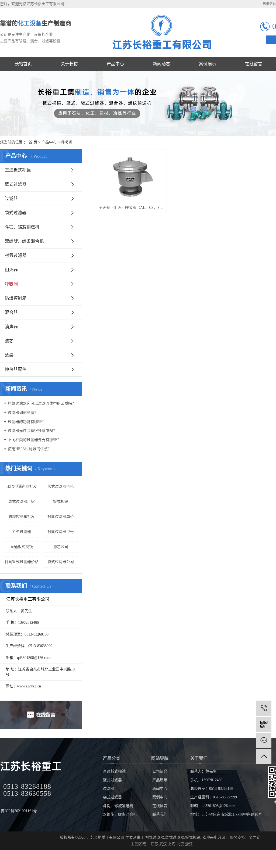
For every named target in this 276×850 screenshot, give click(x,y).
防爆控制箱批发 (21, 517)
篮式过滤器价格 (60, 487)
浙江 (189, 844)
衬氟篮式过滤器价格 (22, 562)
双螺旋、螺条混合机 (24, 241)
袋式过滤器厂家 (21, 502)
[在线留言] (263, 740)
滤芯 (9, 341)
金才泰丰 (256, 837)
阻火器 (11, 269)
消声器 (11, 326)
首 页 (33, 142)
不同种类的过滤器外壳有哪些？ (34, 440)
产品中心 (49, 142)
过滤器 (11, 198)
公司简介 (159, 771)
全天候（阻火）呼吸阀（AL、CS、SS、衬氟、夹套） (131, 208)
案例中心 (159, 797)
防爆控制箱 (15, 298)
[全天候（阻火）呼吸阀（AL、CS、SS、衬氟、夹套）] (131, 177)
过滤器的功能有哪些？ (27, 422)
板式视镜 (60, 502)
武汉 (163, 844)
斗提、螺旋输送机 (22, 227)
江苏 (154, 844)
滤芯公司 (60, 547)
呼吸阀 (66, 142)
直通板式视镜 (18, 170)
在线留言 (159, 806)
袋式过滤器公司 (60, 562)
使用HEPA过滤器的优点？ (29, 449)
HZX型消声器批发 (21, 487)
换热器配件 (15, 369)
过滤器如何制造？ (23, 413)
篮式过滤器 (15, 184)
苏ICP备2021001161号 (19, 811)
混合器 (11, 312)
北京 (180, 844)
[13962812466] (263, 708)
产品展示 (159, 780)
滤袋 (9, 355)
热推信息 (269, 4)
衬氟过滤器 (15, 255)
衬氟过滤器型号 (60, 532)
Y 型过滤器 (21, 532)
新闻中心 (159, 789)
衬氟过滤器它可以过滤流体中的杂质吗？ (42, 403)
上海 (171, 844)
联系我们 (159, 814)
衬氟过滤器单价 (60, 517)
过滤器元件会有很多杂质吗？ (32, 431)
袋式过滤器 (15, 212)
